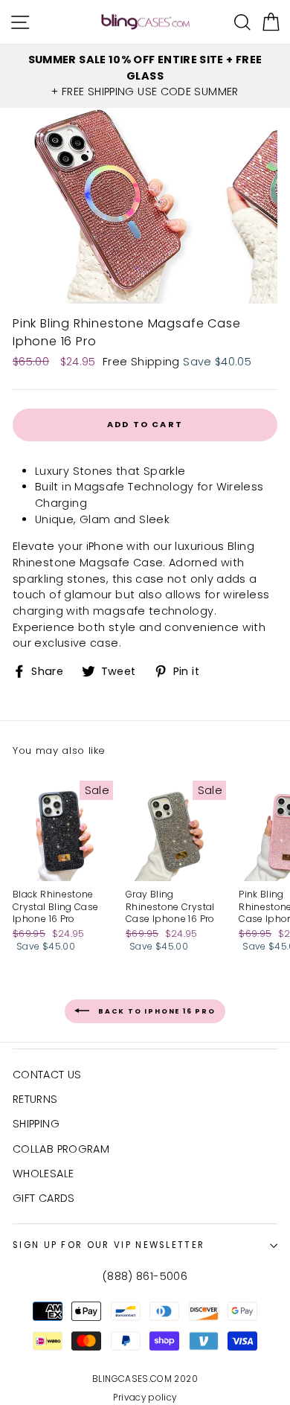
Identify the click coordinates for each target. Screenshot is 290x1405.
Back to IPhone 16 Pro (155, 1010)
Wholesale (43, 1173)
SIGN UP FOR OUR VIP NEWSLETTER (108, 1245)
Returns (35, 1099)
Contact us (47, 1074)
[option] (145, 76)
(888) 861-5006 (145, 1276)
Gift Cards (44, 1198)
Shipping (36, 1123)
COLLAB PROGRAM (61, 1149)
